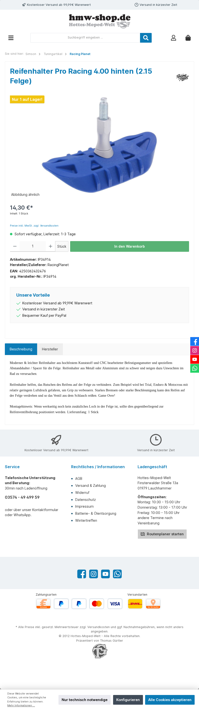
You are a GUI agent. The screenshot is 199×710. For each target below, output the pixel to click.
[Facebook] (81, 573)
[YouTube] (105, 573)
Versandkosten (98, 627)
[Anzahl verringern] (15, 246)
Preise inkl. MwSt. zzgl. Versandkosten (34, 225)
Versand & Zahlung (90, 485)
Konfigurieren (128, 700)
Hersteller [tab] (50, 349)
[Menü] (11, 38)
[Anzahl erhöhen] (51, 246)
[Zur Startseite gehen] (99, 21)
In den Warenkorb (129, 246)
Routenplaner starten (165, 534)
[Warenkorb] (188, 38)
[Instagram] (93, 573)
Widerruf (82, 492)
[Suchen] (146, 38)
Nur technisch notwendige (85, 700)
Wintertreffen (86, 520)
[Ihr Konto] (173, 38)
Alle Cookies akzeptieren (169, 700)
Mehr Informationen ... (21, 705)
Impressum (84, 506)
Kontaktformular (45, 510)
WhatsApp (22, 515)
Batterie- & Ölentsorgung (95, 513)
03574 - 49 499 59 (22, 497)
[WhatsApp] (117, 573)
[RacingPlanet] (182, 77)
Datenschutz (85, 499)
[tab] (21, 349)
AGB (78, 478)
